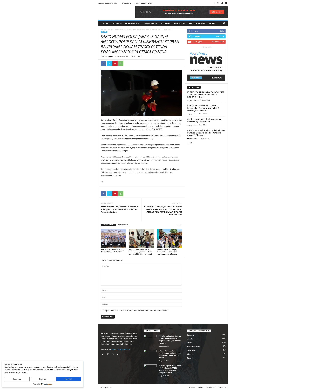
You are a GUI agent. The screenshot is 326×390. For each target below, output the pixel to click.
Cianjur (110, 29)
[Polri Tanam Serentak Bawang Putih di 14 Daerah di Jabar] (113, 238)
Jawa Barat (191, 350)
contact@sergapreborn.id (121, 349)
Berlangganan (218, 42)
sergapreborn (111, 56)
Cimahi (189, 358)
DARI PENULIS (123, 225)
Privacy (200, 387)
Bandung (190, 335)
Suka (222, 31)
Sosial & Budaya (197, 23)
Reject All (42, 379)
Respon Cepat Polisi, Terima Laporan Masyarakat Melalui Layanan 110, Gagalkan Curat (140, 251)
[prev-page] (178, 225)
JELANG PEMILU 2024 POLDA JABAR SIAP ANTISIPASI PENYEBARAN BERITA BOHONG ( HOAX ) (205, 94)
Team (150, 3)
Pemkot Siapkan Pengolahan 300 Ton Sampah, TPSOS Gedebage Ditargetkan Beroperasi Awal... (170, 369)
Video (212, 23)
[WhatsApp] (120, 63)
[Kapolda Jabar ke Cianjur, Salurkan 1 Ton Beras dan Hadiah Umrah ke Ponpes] (169, 238)
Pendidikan (179, 23)
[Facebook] (214, 3)
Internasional (132, 23)
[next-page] (181, 225)
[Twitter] (109, 63)
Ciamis (189, 343)
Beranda (103, 29)
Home (137, 3)
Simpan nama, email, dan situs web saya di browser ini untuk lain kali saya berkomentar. (136, 311)
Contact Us (222, 387)
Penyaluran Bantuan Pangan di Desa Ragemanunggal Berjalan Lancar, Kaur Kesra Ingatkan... (170, 339)
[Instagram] (218, 3)
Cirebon (190, 354)
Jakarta (190, 339)
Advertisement (211, 387)
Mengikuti (220, 36)
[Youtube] (226, 3)
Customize (17, 379)
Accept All (68, 379)
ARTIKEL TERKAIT (108, 225)
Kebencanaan (150, 23)
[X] (222, 3)
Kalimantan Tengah (194, 347)
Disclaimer (192, 387)
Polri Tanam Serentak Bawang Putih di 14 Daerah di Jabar (112, 250)
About (143, 3)
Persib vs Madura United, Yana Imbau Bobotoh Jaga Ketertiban (204, 120)
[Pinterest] (115, 63)
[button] (224, 23)
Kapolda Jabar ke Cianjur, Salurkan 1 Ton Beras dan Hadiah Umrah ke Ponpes (167, 251)
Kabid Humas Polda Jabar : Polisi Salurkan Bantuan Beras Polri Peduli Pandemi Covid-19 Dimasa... (206, 132)
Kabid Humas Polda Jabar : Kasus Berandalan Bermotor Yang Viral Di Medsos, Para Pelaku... (203, 108)
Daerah (115, 23)
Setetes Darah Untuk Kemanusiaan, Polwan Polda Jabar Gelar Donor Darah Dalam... (170, 354)
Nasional (165, 23)
